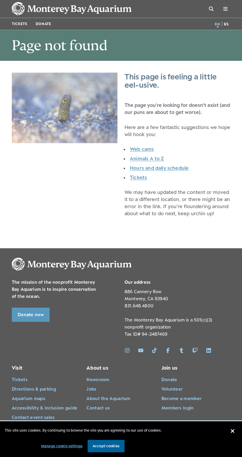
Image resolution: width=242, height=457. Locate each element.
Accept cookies (106, 446)
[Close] (232, 431)
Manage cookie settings (62, 446)
